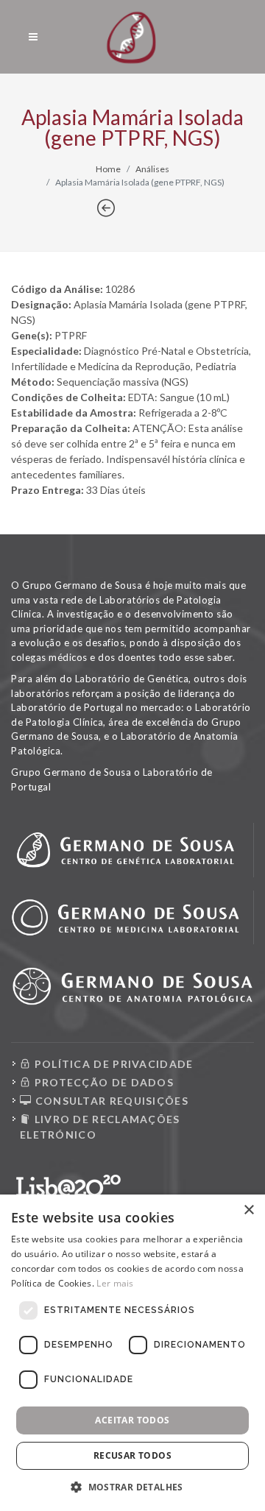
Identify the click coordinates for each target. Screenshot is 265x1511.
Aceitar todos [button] (132, 1420)
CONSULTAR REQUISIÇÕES (110, 1100)
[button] (132, 1486)
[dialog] (132, 1353)
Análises (152, 168)
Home (108, 168)
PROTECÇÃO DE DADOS (102, 1082)
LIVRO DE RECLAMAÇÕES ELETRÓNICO (100, 1127)
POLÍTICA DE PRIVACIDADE (112, 1064)
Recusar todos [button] (132, 1455)
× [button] (248, 1210)
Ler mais (114, 1283)
